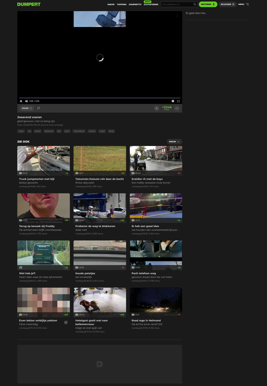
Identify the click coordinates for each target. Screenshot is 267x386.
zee (59, 131)
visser (21, 131)
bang (111, 131)
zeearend (49, 131)
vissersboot (79, 131)
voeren (92, 131)
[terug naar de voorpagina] (28, 4)
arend (37, 131)
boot (67, 131)
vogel (102, 131)
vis (29, 131)
